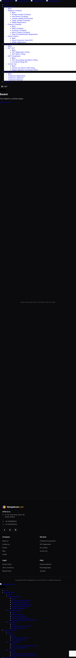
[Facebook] (4, 530)
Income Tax (44, 551)
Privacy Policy (7, 564)
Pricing (4, 548)
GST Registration (45, 544)
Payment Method (45, 564)
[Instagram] (15, 530)
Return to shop (5, 102)
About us (5, 541)
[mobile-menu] (3, 90)
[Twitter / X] (10, 530)
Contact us (6, 544)
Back (10, 8)
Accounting (43, 548)
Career (4, 554)
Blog (3, 551)
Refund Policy (6, 571)
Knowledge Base (45, 568)
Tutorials (42, 571)
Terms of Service (8, 568)
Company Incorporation (48, 541)
